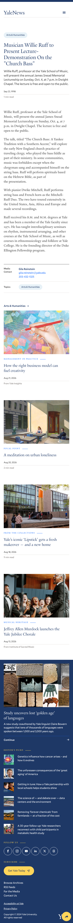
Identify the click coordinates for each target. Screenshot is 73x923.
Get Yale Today (16, 870)
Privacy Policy (10, 908)
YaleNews (14, 13)
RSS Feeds (9, 887)
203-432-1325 (26, 276)
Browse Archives (13, 882)
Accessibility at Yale (14, 903)
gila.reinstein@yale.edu (32, 272)
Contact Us (10, 895)
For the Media (12, 891)
